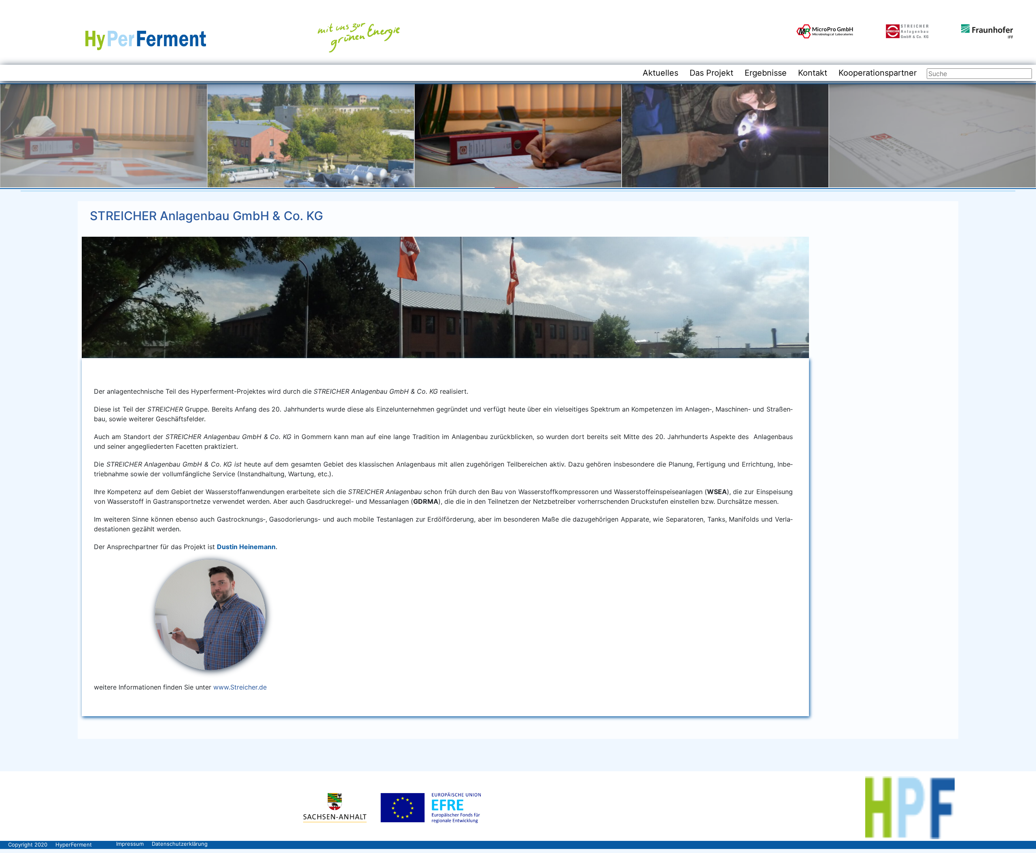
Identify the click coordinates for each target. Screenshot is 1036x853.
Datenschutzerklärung (180, 843)
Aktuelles (660, 73)
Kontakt (812, 73)
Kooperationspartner (878, 73)
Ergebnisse (766, 73)
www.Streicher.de (240, 687)
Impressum (130, 843)
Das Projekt (711, 73)
